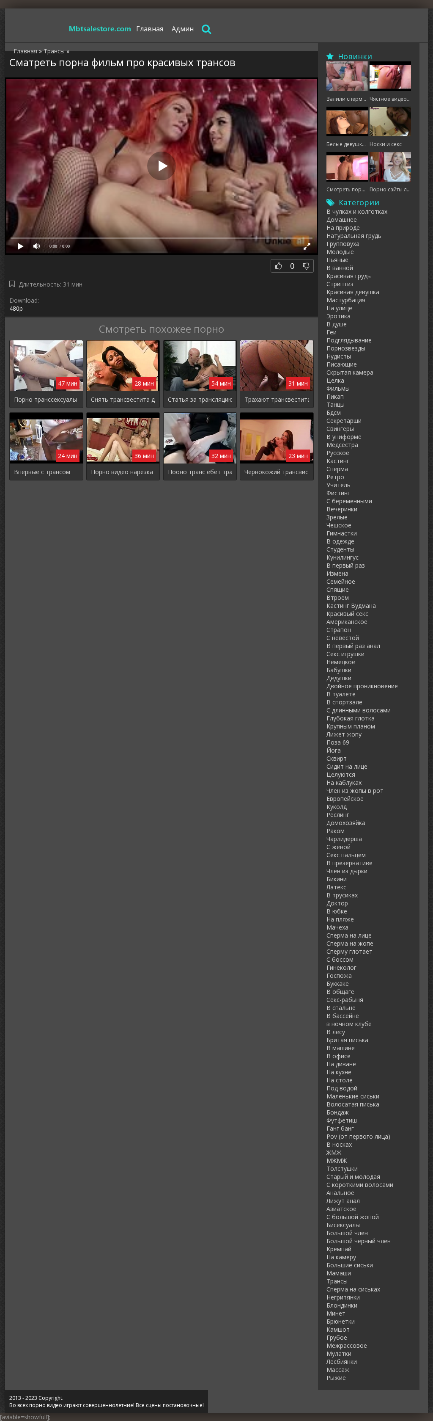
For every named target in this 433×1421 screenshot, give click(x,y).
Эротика (338, 316)
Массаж (337, 1370)
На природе (343, 227)
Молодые (340, 252)
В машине (340, 1048)
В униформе (344, 437)
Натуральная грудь (353, 236)
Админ (183, 28)
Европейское (345, 799)
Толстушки (342, 1168)
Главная (149, 28)
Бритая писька (347, 1040)
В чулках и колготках (356, 211)
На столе (339, 1080)
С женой (338, 847)
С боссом (340, 959)
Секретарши (344, 421)
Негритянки (343, 1297)
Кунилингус (342, 557)
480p (16, 308)
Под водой (341, 1088)
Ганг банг (340, 1128)
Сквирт (336, 758)
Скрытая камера (349, 372)
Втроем (337, 597)
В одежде (340, 541)
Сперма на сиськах (353, 1289)
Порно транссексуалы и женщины (46, 399)
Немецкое (340, 662)
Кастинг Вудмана (351, 606)
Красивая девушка (352, 292)
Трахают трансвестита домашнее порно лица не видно (276, 399)
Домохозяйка (345, 823)
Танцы (335, 404)
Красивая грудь (348, 276)
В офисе (338, 1056)
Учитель (338, 485)
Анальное (340, 1193)
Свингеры (340, 429)
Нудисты (338, 356)
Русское (337, 453)
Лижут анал (343, 1201)
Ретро (335, 477)
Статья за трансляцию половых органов (200, 399)
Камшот (338, 1329)
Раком (335, 831)
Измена (337, 573)
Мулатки (338, 1353)
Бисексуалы (343, 1225)
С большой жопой (352, 1217)
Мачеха (337, 927)
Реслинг (337, 815)
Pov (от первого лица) (358, 1136)
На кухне (338, 1072)
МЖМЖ (336, 1160)
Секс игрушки (345, 654)
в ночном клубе (349, 1024)
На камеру (341, 1257)
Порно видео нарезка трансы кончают (123, 472)
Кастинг (337, 461)
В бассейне (342, 1016)
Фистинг (338, 493)
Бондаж (337, 1112)
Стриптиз (340, 284)
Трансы (337, 1281)
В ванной (339, 268)
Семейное (340, 581)
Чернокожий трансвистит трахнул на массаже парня (276, 472)
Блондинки (341, 1305)
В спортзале (344, 702)
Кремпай (338, 1249)
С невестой (342, 638)
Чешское (338, 525)
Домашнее (341, 219)
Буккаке (337, 984)
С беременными (349, 501)
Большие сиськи (349, 1265)
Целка (335, 380)
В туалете (341, 694)
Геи (331, 332)
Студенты (340, 549)
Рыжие (336, 1378)
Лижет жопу (344, 734)
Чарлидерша (344, 839)
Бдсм (333, 412)
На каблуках (344, 782)
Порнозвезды (345, 348)
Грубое (336, 1337)
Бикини (336, 879)
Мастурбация (345, 300)
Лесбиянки (341, 1362)
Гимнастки (341, 533)
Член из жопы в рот (355, 790)
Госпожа (339, 975)
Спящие (337, 589)
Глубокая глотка (350, 718)
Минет (335, 1313)
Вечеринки (341, 509)
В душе (336, 324)
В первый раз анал (353, 646)
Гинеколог (341, 967)
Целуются (340, 774)
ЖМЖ (333, 1152)
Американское (346, 622)
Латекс (336, 887)
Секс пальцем (346, 855)
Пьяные (337, 260)
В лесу (335, 1032)
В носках (339, 1144)
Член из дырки (346, 871)
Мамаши (338, 1273)
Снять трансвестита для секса (123, 399)
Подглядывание (349, 340)
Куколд (336, 807)
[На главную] (100, 28)
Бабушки (338, 670)
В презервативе (349, 863)
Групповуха (342, 244)
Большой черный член (358, 1241)
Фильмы (338, 388)
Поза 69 (337, 742)
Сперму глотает (349, 951)
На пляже (340, 919)
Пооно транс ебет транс (200, 472)
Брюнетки (340, 1321)
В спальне (341, 1008)
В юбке (336, 911)
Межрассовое (346, 1345)
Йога (333, 750)
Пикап (335, 396)
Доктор (337, 903)
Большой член (347, 1233)
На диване (341, 1064)
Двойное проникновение (362, 686)
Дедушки (338, 678)
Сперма (337, 469)
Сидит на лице (346, 766)
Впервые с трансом (42, 472)
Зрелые (337, 517)
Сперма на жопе (349, 943)
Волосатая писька (352, 1104)
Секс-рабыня (344, 1000)
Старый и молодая (353, 1177)
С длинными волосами (358, 710)
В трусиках (342, 895)
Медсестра (342, 445)
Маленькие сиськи (352, 1096)
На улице (339, 308)
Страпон (338, 630)
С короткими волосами (359, 1185)
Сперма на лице (349, 935)
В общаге (340, 992)
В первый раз (345, 565)
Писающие (341, 364)
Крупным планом (350, 726)
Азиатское (341, 1209)
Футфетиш (341, 1120)
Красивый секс (347, 614)
